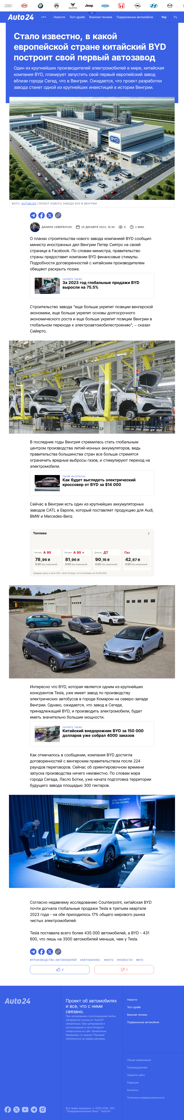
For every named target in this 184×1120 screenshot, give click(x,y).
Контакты (132, 1090)
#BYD (139, 960)
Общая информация (139, 1060)
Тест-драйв (77, 17)
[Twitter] (16, 1109)
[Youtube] (25, 1109)
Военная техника (100, 17)
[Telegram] (34, 1109)
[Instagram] (42, 1109)
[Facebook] (7, 1109)
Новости (59, 17)
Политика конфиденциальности (146, 1097)
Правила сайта (136, 1075)
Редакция (133, 1082)
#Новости (124, 960)
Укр (163, 17)
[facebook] (41, 215)
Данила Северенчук (57, 227)
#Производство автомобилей (53, 960)
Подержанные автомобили (135, 17)
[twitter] (50, 215)
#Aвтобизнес (90, 960)
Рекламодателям (137, 1067)
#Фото (109, 960)
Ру (175, 17)
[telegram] (33, 215)
